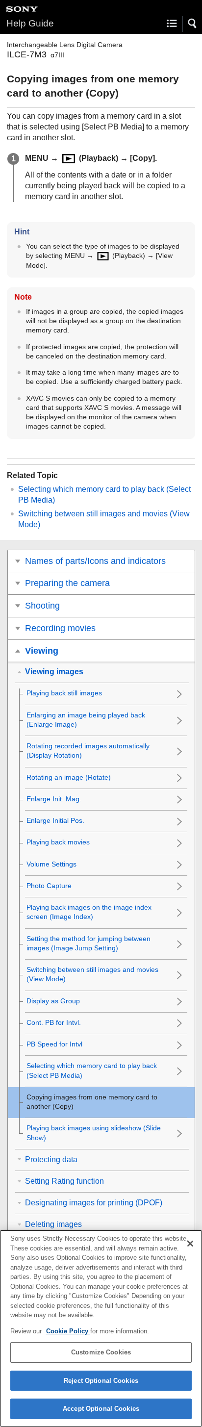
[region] (101, 1328)
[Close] (190, 1243)
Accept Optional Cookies (101, 1408)
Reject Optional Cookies (101, 1380)
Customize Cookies (101, 1352)
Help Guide (30, 23)
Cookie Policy (68, 1331)
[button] (193, 23)
